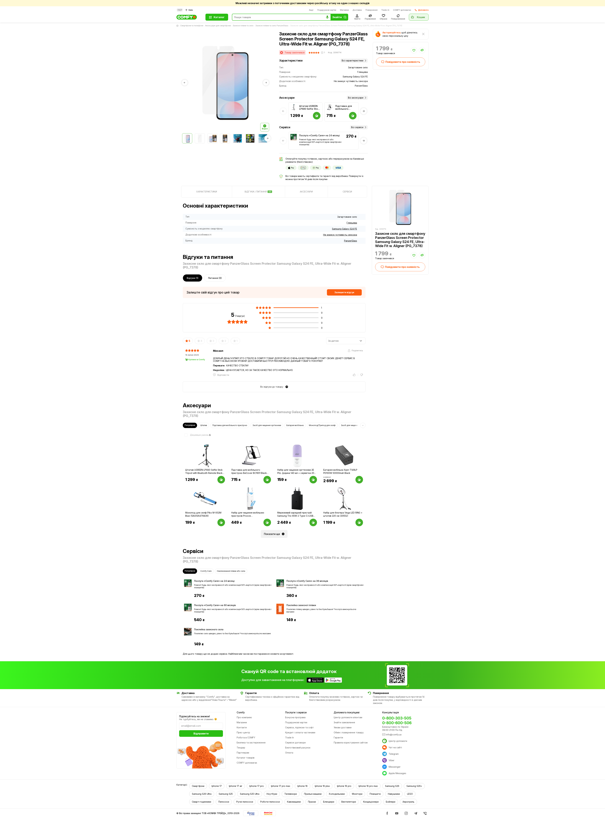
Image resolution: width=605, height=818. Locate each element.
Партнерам (243, 752)
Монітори (357, 794)
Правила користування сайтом (351, 742)
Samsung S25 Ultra (249, 794)
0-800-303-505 (396, 718)
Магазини (344, 10)
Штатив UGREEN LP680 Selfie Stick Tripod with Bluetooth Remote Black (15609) (309, 107)
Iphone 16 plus (322, 786)
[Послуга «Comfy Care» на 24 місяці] (293, 137)
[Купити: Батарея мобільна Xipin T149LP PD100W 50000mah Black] (359, 479)
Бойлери (390, 801)
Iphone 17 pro (256, 786)
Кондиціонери (371, 801)
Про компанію (244, 717)
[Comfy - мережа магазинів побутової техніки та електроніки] (189, 17)
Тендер (241, 747)
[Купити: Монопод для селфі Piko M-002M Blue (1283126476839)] (221, 522)
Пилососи (223, 801)
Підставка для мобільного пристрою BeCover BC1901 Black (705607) (344, 107)
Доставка (357, 10)
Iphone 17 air (235, 786)
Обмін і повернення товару (349, 732)
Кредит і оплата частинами (300, 732)
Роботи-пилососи (270, 801)
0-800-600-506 (397, 723)
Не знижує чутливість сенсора (340, 234)
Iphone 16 (302, 786)
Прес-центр (243, 732)
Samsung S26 (392, 786)
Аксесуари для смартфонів (218, 25)
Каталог (219, 17)
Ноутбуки (272, 794)
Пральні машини (313, 794)
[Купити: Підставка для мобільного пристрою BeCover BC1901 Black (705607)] (267, 479)
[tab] (206, 191)
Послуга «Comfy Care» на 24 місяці (319, 135)
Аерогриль (408, 801)
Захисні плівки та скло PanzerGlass (271, 25)
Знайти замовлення (344, 722)
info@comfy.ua (393, 734)
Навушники (394, 794)
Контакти (242, 727)
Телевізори (290, 794)
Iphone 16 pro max (368, 786)
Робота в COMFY (246, 737)
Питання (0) (215, 278)
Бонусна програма (295, 717)
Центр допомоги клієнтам (348, 717)
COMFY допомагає (402, 10)
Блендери (328, 801)
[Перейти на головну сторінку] (178, 25)
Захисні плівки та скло (243, 25)
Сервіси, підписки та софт (299, 727)
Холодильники (337, 794)
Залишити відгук (344, 292)
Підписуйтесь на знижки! (194, 716)
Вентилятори (348, 801)
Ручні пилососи (244, 801)
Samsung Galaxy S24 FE (344, 228)
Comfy (241, 712)
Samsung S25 (226, 794)
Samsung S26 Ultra (201, 794)
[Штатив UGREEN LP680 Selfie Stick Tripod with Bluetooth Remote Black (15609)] (293, 107)
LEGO (410, 794)
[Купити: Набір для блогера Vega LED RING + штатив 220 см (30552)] (359, 522)
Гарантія (338, 737)
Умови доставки (342, 727)
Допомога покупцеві (347, 712)
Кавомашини (294, 801)
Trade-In (385, 10)
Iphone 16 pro (344, 786)
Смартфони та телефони (191, 25)
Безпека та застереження (251, 742)
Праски (312, 801)
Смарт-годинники (201, 801)
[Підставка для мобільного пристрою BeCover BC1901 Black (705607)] (329, 107)
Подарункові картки (326, 10)
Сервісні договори (295, 742)
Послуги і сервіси (296, 712)
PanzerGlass (350, 240)
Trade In (289, 737)
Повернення (371, 10)
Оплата (289, 752)
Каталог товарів (245, 757)
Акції (311, 10)
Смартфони (198, 786)
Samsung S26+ (414, 786)
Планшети (375, 794)
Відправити (201, 733)
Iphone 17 (217, 786)
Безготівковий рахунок (297, 747)
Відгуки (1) (192, 278)
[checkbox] (195, 435)
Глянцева (352, 222)
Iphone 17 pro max (280, 786)
